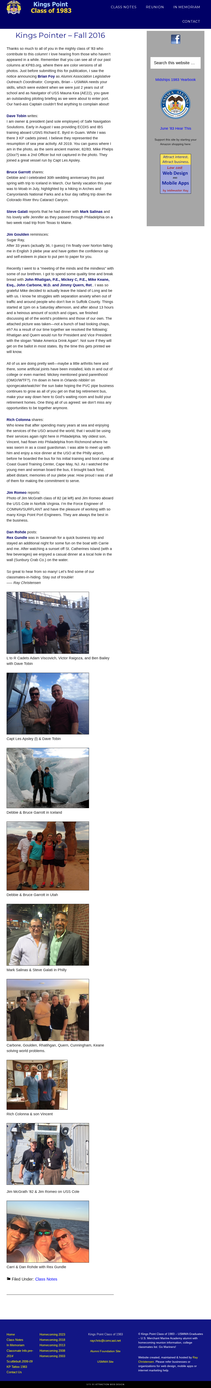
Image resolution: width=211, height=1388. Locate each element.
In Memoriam (16, 1345)
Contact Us (14, 1372)
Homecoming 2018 (52, 1339)
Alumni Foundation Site (105, 1351)
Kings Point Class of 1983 (44, 7)
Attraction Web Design (109, 1384)
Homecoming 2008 (52, 1350)
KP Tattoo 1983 (17, 1366)
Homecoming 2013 (52, 1345)
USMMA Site (105, 1361)
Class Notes (46, 1279)
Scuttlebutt (20, 1361)
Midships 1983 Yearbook (175, 80)
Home (11, 1334)
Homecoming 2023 (52, 1334)
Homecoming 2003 (52, 1356)
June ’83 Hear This (175, 128)
